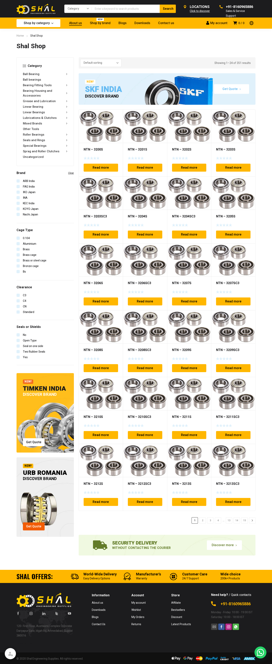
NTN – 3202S (181, 149)
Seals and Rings (34, 140)
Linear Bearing (33, 107)
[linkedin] (44, 613)
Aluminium (29, 244)
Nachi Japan (30, 214)
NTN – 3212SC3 (139, 483)
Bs (24, 272)
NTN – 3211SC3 (227, 417)
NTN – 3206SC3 (139, 283)
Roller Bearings (33, 134)
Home (20, 36)
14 (236, 520)
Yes (25, 357)
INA (25, 198)
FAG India (29, 187)
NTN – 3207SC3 (227, 283)
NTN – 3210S (93, 417)
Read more (101, 167)
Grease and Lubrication (39, 101)
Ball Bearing (31, 74)
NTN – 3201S (137, 149)
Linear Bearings (34, 112)
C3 (24, 295)
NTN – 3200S (93, 149)
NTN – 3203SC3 (95, 216)
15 (244, 520)
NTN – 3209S (181, 350)
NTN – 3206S (93, 283)
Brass (26, 249)
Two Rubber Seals (34, 352)
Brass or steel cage (34, 260)
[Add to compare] (118, 120)
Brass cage (29, 255)
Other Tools (31, 129)
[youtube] (69, 613)
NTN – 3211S (181, 417)
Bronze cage (31, 266)
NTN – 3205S (225, 216)
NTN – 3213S (181, 483)
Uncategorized (33, 157)
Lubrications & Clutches (40, 118)
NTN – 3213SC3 (227, 483)
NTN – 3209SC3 (227, 350)
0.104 (26, 238)
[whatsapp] (236, 627)
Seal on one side (33, 346)
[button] (260, 652)
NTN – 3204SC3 (183, 216)
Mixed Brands (32, 123)
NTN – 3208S (93, 350)
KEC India (28, 203)
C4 (24, 301)
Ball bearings (32, 79)
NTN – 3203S (225, 149)
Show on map (25, 644)
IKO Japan (29, 192)
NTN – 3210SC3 (139, 417)
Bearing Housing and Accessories (37, 93)
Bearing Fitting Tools (37, 85)
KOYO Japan (30, 209)
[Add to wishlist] (118, 115)
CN (24, 306)
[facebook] (18, 613)
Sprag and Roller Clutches (41, 151)
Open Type (30, 340)
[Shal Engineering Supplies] (36, 9)
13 (229, 520)
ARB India (29, 181)
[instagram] (31, 613)
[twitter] (57, 613)
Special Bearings (34, 146)
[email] (214, 627)
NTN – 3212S (93, 483)
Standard (28, 312)
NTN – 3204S (137, 216)
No (24, 335)
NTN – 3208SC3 (139, 350)
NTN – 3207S (181, 283)
